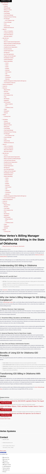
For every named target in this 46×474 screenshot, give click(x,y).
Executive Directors (8, 48)
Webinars (6, 112)
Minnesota (7, 70)
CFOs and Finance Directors (9, 45)
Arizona (6, 63)
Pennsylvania (8, 77)
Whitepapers (6, 111)
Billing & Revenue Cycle (7, 246)
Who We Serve (6, 38)
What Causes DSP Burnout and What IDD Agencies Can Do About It (20, 413)
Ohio (6, 73)
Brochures (6, 91)
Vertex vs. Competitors (8, 31)
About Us (4, 29)
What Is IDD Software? (8, 34)
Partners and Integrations (8, 84)
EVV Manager (7, 18)
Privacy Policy (3, 428)
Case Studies (6, 93)
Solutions (6, 6)
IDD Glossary (6, 98)
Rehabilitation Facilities (8, 57)
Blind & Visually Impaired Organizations (12, 41)
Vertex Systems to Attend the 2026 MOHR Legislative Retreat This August (22, 401)
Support (4, 114)
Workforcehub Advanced (9, 27)
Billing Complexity (9, 219)
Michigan (7, 68)
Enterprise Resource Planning (10, 16)
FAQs (5, 96)
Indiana (6, 64)
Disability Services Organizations (10, 47)
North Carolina (8, 187)
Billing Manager (7, 123)
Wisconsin (7, 79)
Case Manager (7, 13)
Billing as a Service (8, 9)
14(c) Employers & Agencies (9, 82)
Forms (5, 139)
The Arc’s (6, 155)
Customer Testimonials (8, 32)
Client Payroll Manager (8, 15)
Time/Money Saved (9, 107)
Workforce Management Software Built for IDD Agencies (15, 80)
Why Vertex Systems (8, 36)
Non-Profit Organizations (9, 54)
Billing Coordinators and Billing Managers (12, 43)
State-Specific (21, 246)
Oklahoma (7, 75)
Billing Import (6, 11)
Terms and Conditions (4, 427)
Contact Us (5, 86)
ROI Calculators (7, 102)
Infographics (6, 100)
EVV (6, 105)
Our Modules (5, 4)
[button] (3, 452)
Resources (5, 203)
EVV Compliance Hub (9, 20)
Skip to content (3, 450)
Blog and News (7, 89)
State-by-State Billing (8, 61)
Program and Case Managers (10, 171)
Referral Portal (7, 25)
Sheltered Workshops (8, 59)
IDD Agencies (7, 52)
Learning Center (7, 116)
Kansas (6, 66)
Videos (5, 109)
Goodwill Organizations (8, 50)
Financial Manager (8, 22)
